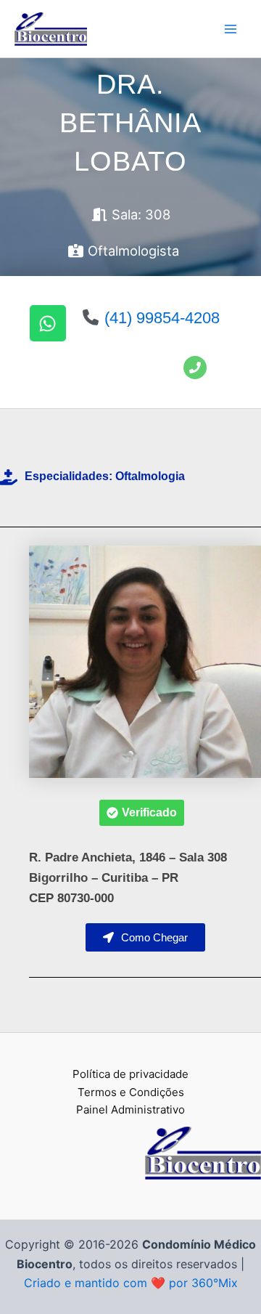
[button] (141, 813)
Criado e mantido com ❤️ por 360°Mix (131, 1283)
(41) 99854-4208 (162, 318)
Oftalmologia (150, 476)
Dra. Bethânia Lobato (130, 123)
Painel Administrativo (130, 1109)
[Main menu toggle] (230, 29)
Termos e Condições (131, 1092)
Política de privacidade (130, 1074)
